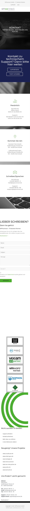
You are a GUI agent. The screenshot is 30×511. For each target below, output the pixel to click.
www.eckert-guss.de (8, 456)
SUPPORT (13, 5)
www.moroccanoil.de (8, 461)
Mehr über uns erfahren (9, 439)
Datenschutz (11, 274)
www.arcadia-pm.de (8, 453)
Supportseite (14, 69)
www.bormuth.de (7, 470)
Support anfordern (7, 433)
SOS (18, 5)
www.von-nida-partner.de (9, 464)
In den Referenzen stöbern (10, 442)
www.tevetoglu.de (7, 459)
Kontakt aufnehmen (8, 436)
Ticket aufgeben (14, 74)
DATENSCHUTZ (17, 508)
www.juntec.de (6, 467)
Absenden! (6, 280)
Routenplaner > (4, 235)
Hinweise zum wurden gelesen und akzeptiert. (12, 275)
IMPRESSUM (9, 508)
